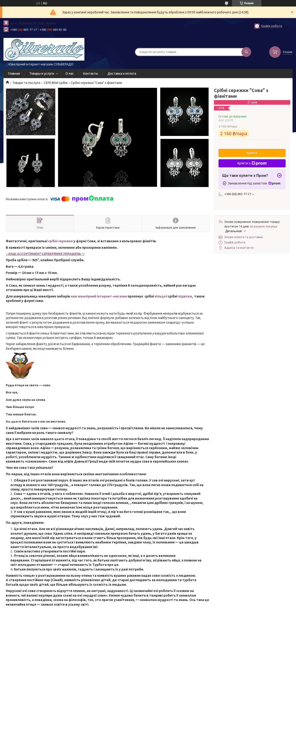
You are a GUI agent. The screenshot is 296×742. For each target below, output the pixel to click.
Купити (252, 153)
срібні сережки (60, 241)
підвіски (185, 296)
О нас (69, 73)
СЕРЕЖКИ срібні (56, 83)
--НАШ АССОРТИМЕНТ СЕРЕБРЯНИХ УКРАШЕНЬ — (45, 254)
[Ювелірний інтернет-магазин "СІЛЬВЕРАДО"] (43, 49)
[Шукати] (246, 52)
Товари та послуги (26, 83)
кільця (160, 296)
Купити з (243, 163)
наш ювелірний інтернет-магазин (99, 296)
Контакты (90, 73)
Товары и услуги (41, 73)
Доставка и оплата (122, 73)
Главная (14, 73)
